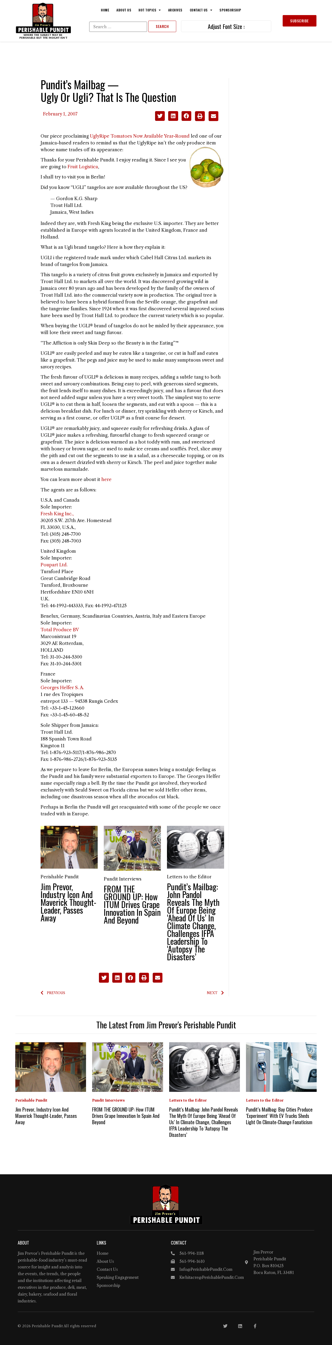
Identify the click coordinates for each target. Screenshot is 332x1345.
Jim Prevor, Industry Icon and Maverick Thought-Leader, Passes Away (68, 902)
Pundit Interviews (122, 879)
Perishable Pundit (60, 877)
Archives (175, 10)
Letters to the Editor (189, 877)
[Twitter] (225, 1326)
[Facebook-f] (255, 1326)
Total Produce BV (60, 629)
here (106, 479)
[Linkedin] (240, 1326)
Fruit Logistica (83, 166)
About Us (123, 10)
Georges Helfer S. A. (62, 687)
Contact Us (199, 10)
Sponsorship (230, 10)
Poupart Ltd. (54, 565)
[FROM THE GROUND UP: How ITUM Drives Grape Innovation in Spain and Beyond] (132, 848)
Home (105, 10)
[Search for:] (118, 27)
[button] (160, 116)
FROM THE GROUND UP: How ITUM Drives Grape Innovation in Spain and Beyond (132, 904)
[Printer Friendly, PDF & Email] (206, 119)
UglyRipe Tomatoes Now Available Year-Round (140, 136)
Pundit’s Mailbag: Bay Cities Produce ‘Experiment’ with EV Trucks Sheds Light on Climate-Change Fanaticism (279, 1116)
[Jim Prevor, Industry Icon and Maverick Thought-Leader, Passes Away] (69, 847)
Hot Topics (147, 10)
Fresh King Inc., (57, 514)
